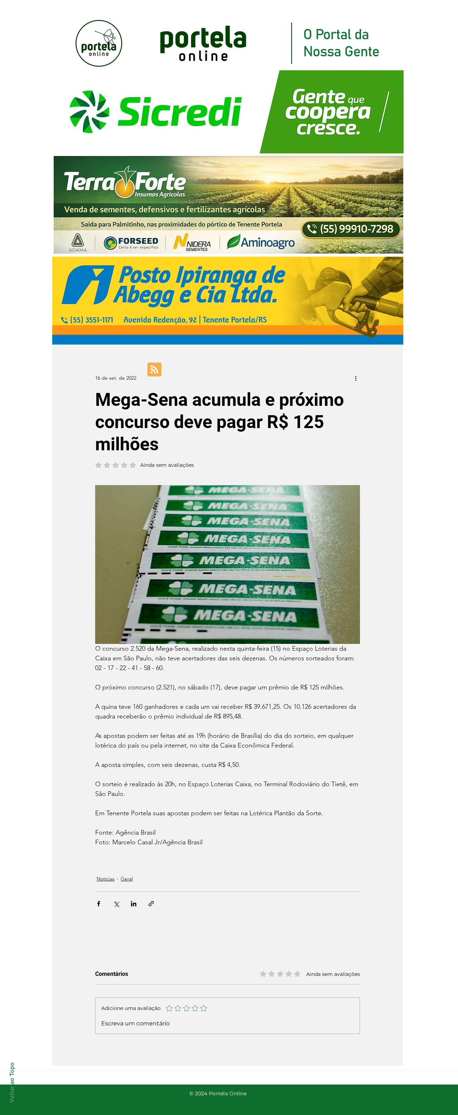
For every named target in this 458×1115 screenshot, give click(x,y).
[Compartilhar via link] (151, 903)
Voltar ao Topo (11, 1082)
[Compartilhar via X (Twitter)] (116, 903)
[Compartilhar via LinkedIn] (133, 903)
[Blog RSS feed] (154, 369)
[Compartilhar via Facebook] (98, 903)
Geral (127, 879)
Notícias (105, 879)
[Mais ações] (355, 378)
